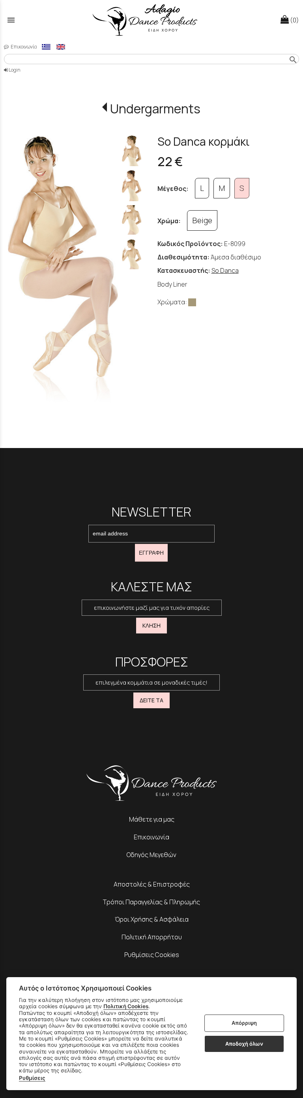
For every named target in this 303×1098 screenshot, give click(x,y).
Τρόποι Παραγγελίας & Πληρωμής (151, 902)
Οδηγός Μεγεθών (151, 854)
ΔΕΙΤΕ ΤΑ (151, 700)
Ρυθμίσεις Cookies (151, 954)
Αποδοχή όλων (244, 1044)
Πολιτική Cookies (125, 1006)
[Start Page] (151, 20)
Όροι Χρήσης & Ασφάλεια (152, 919)
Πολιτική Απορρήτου (152, 937)
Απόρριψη (244, 1023)
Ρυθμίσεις (32, 1078)
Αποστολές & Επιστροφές (152, 884)
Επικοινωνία (23, 46)
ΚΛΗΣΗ (151, 625)
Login (14, 70)
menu (11, 20)
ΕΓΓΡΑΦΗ (151, 553)
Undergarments (155, 108)
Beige (202, 220)
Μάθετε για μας (151, 819)
